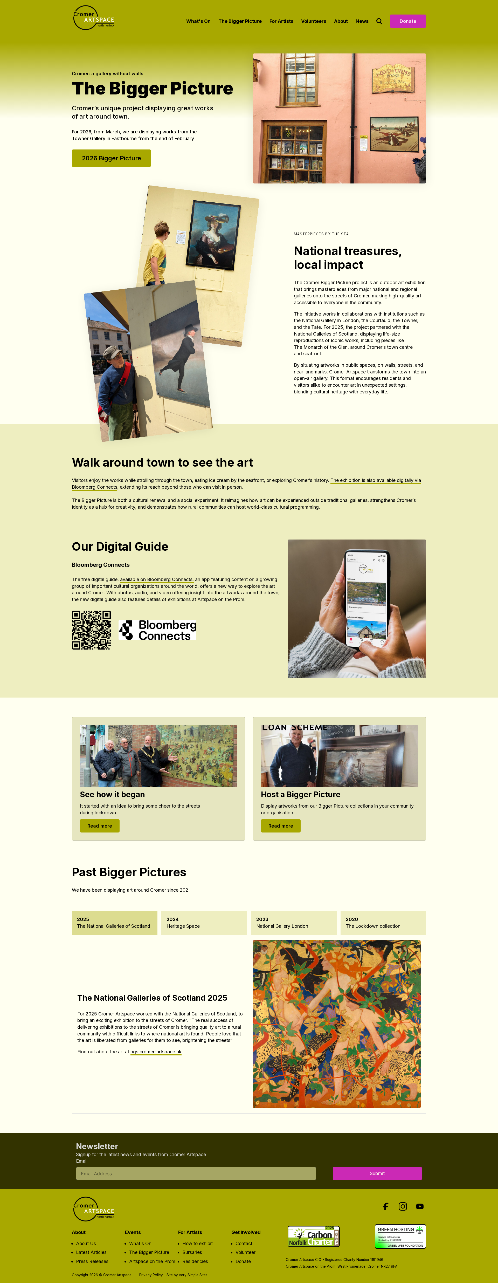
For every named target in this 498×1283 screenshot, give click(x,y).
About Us (86, 1243)
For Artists (281, 21)
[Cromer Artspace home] (95, 19)
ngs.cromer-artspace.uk (156, 1051)
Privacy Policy (151, 1275)
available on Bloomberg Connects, (157, 579)
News (362, 21)
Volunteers (313, 21)
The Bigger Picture (240, 21)
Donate (408, 21)
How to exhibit (197, 1243)
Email (81, 1161)
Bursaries (192, 1252)
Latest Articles (91, 1252)
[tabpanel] (249, 1024)
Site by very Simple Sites (187, 1275)
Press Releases (92, 1261)
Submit (377, 1173)
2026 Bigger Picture (111, 158)
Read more (99, 826)
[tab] (114, 922)
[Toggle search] (379, 21)
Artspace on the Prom (152, 1261)
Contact (244, 1243)
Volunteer (245, 1252)
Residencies (195, 1261)
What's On (198, 21)
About (341, 21)
